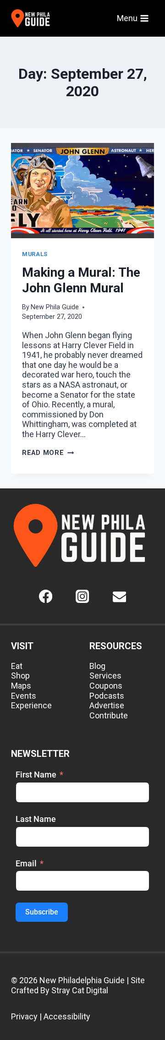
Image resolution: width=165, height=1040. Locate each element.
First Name (36, 774)
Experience (31, 705)
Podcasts (106, 696)
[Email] (119, 596)
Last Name (36, 819)
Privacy (24, 1016)
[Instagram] (82, 596)
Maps (21, 685)
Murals (35, 254)
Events (23, 696)
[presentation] (82, 190)
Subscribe (41, 912)
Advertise (106, 705)
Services (105, 675)
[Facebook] (45, 596)
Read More (48, 453)
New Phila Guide (55, 307)
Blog (97, 666)
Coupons (105, 685)
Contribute (108, 715)
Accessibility (67, 1016)
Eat (16, 666)
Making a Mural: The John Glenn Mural (81, 280)
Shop (20, 675)
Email (26, 863)
